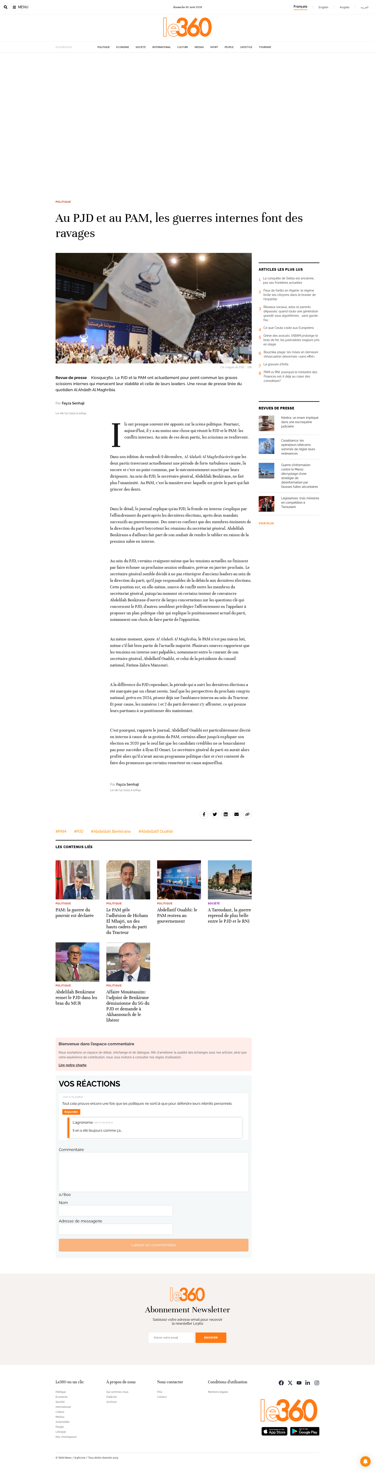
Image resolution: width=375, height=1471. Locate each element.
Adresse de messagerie (80, 1221)
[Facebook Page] (281, 1382)
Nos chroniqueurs (66, 1436)
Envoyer (211, 1337)
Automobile (62, 1421)
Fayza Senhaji (73, 403)
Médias (199, 47)
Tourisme (265, 47)
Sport (214, 47)
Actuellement (64, 47)
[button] (365, 1461)
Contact (162, 1396)
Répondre (71, 1111)
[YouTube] (299, 1382)
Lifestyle (246, 47)
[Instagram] (316, 1382)
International (161, 47)
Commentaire (71, 1149)
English (323, 7)
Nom (63, 1202)
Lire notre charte (73, 1065)
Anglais (344, 7)
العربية (364, 7)
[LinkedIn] (308, 1382)
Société (141, 47)
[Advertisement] (130, 118)
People (229, 47)
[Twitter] (290, 1382)
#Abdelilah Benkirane (111, 831)
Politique (103, 47)
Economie (122, 47)
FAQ (159, 1391)
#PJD (78, 831)
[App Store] (275, 1431)
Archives (111, 1401)
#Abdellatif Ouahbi (155, 831)
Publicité (111, 1396)
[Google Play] (304, 1431)
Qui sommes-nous (117, 1391)
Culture (182, 47)
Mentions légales (218, 1391)
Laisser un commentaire (153, 1245)
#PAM (61, 831)
